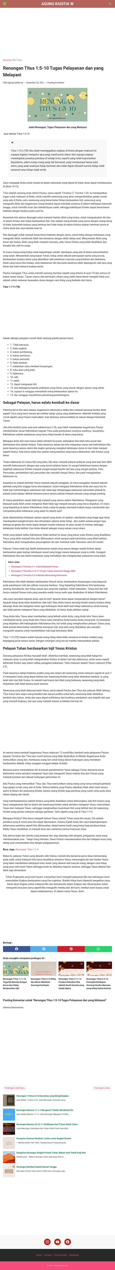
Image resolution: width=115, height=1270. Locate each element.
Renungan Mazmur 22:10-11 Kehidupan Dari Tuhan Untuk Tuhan (47, 1124)
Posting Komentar (55, 82)
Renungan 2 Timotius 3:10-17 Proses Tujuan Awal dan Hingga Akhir (43, 571)
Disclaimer (74, 1255)
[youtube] (57, 1242)
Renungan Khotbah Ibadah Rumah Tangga (36, 1167)
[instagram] (47, 1242)
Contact (48, 1255)
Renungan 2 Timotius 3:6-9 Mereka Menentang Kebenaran (39, 575)
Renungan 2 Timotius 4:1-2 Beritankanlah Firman (34, 566)
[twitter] (44, 949)
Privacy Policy (60, 1255)
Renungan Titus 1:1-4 (27, 849)
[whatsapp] (98, 949)
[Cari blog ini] (110, 4)
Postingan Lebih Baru (15, 1088)
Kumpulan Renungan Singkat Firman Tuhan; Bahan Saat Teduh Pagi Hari (51, 1153)
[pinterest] (71, 949)
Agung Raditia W (57, 4)
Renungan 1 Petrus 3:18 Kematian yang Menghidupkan (42, 1096)
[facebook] (16, 949)
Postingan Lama (102, 1088)
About (39, 1255)
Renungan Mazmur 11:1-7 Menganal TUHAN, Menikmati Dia (44, 1110)
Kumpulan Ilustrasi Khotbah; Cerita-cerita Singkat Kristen (43, 1138)
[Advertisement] (57, 33)
